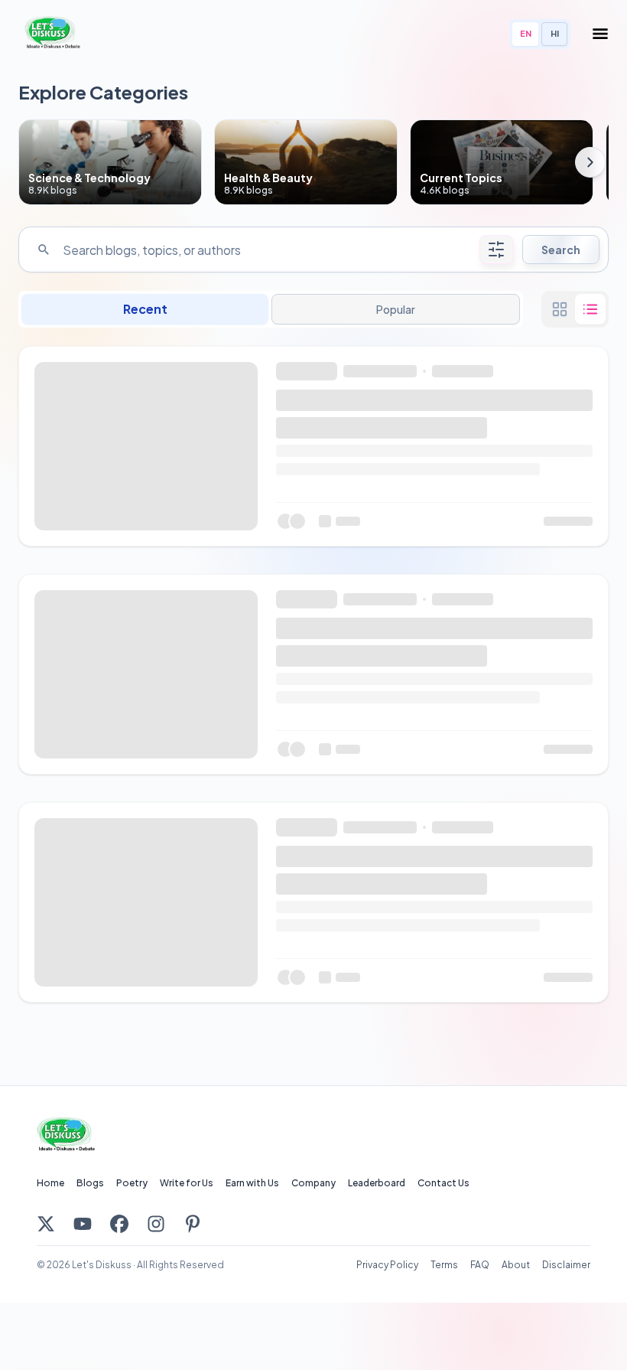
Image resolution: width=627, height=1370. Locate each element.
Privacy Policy (387, 1265)
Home (50, 1183)
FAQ (479, 1265)
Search (560, 249)
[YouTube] (82, 1224)
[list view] (590, 309)
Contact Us (443, 1183)
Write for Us (186, 1183)
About (516, 1265)
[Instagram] (156, 1224)
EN (525, 33)
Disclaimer (566, 1265)
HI (555, 33)
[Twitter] (46, 1224)
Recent (145, 309)
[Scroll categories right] (590, 162)
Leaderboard (376, 1183)
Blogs (90, 1183)
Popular (395, 309)
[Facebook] (119, 1224)
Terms (444, 1265)
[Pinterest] (193, 1224)
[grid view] (559, 309)
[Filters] (496, 249)
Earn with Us (252, 1183)
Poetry (132, 1183)
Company (313, 1183)
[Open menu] (600, 33)
